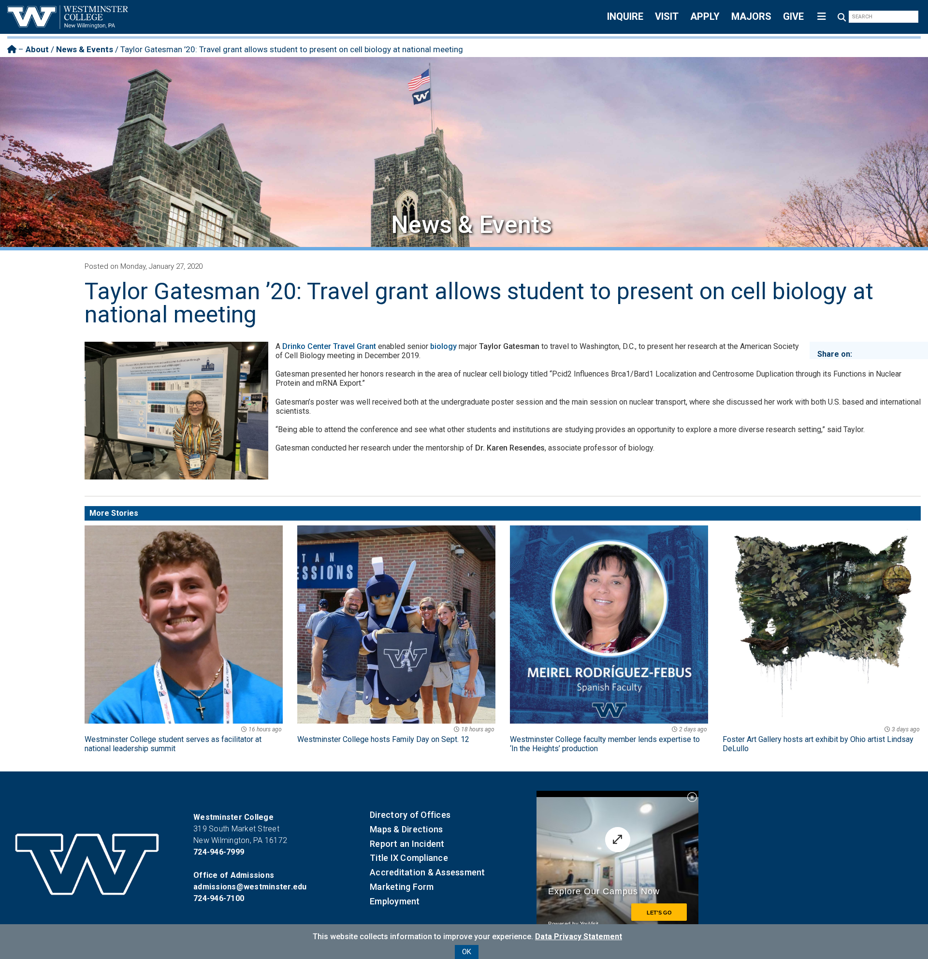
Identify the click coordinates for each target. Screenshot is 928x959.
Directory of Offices (410, 815)
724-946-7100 (218, 898)
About (37, 49)
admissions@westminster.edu (250, 886)
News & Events (84, 49)
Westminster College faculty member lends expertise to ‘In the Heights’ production (608, 739)
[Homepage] (11, 49)
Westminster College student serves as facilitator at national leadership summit (183, 739)
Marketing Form (402, 887)
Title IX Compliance (409, 858)
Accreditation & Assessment (427, 872)
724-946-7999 (218, 852)
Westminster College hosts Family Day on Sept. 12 (395, 735)
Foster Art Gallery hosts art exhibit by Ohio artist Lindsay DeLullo (821, 739)
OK (466, 951)
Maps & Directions (406, 829)
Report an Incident (407, 844)
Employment (395, 901)
